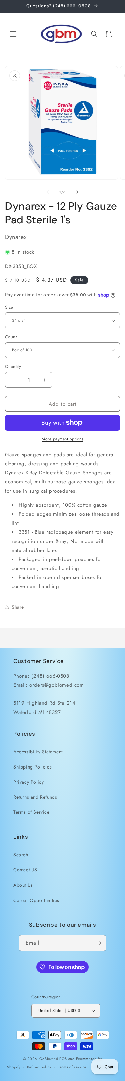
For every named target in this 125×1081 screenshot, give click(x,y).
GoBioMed (48, 1058)
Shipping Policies (32, 766)
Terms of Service (31, 812)
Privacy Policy (28, 782)
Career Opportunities (36, 900)
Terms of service (72, 1067)
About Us (23, 884)
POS (63, 1058)
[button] (13, 33)
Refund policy (39, 1067)
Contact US (25, 869)
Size (9, 307)
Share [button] (18, 607)
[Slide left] (48, 192)
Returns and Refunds (35, 797)
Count (11, 337)
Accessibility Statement (38, 751)
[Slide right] (77, 192)
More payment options (62, 439)
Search (20, 854)
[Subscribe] (98, 943)
